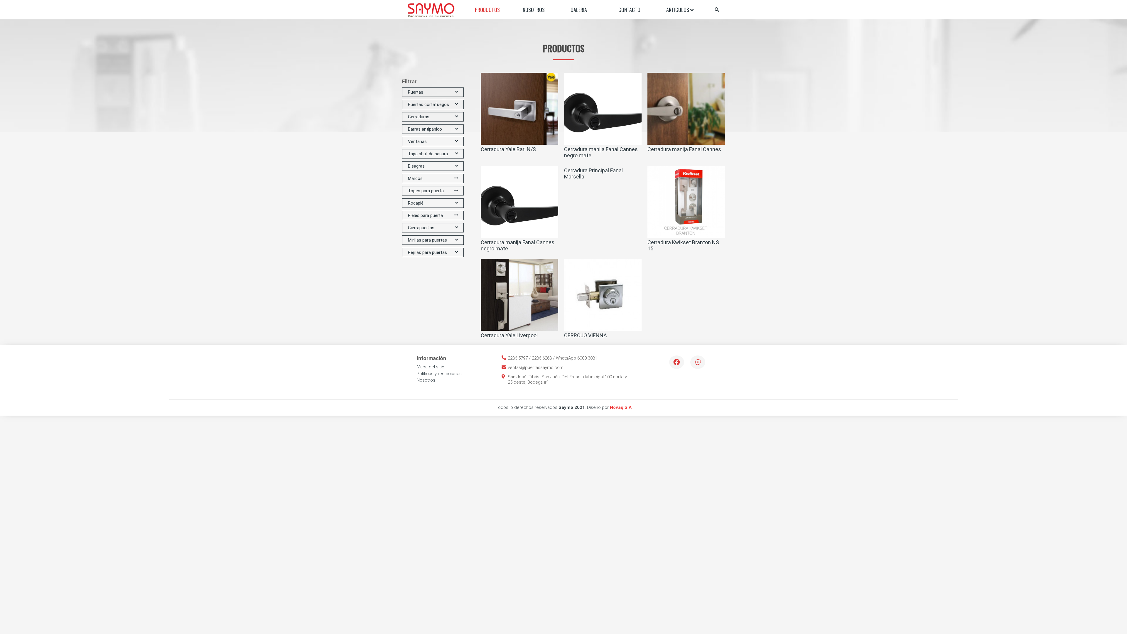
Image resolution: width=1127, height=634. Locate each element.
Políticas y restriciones (439, 373)
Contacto (629, 10)
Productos (487, 10)
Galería (579, 10)
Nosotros (534, 10)
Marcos (415, 178)
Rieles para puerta (425, 215)
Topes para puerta (426, 190)
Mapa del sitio (430, 367)
